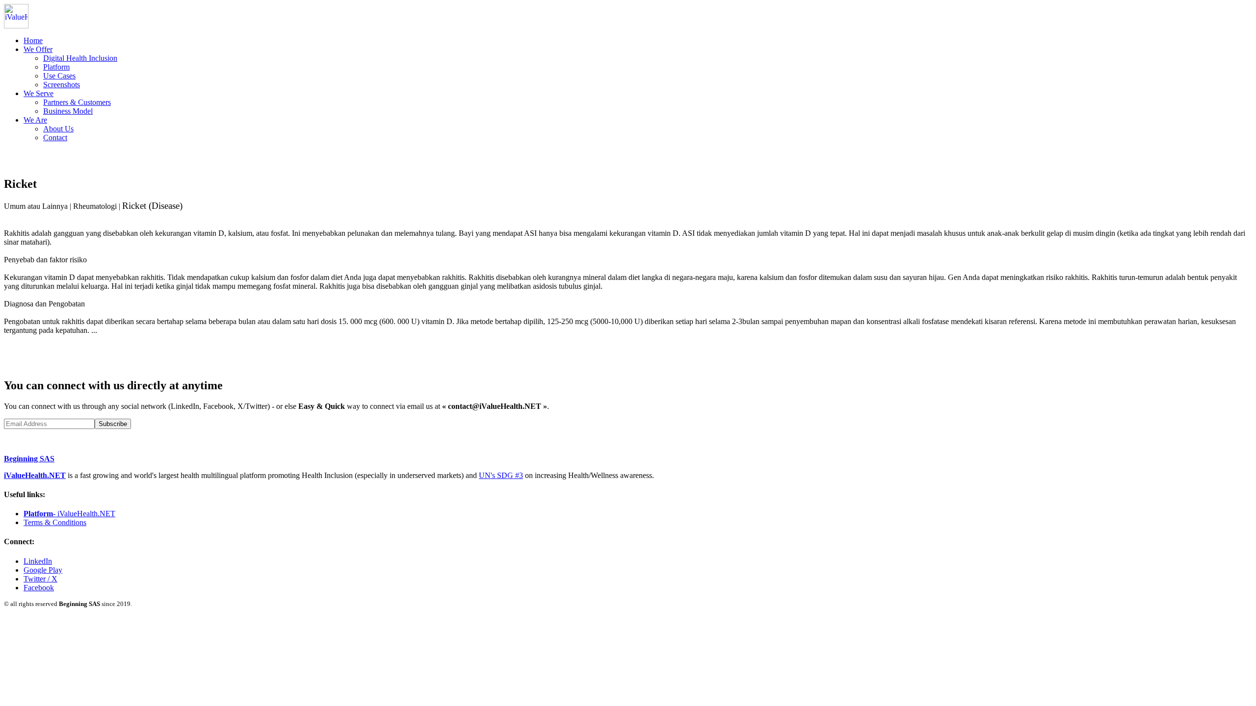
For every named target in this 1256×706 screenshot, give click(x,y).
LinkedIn (38, 561)
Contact (55, 137)
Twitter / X (40, 579)
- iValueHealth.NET (69, 513)
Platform (56, 67)
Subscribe (113, 424)
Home (33, 40)
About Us (58, 129)
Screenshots (61, 84)
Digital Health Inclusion (80, 58)
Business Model (68, 111)
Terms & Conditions (55, 522)
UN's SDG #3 (501, 475)
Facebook (39, 587)
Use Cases (59, 76)
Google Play (43, 570)
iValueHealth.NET (35, 475)
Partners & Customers (77, 102)
